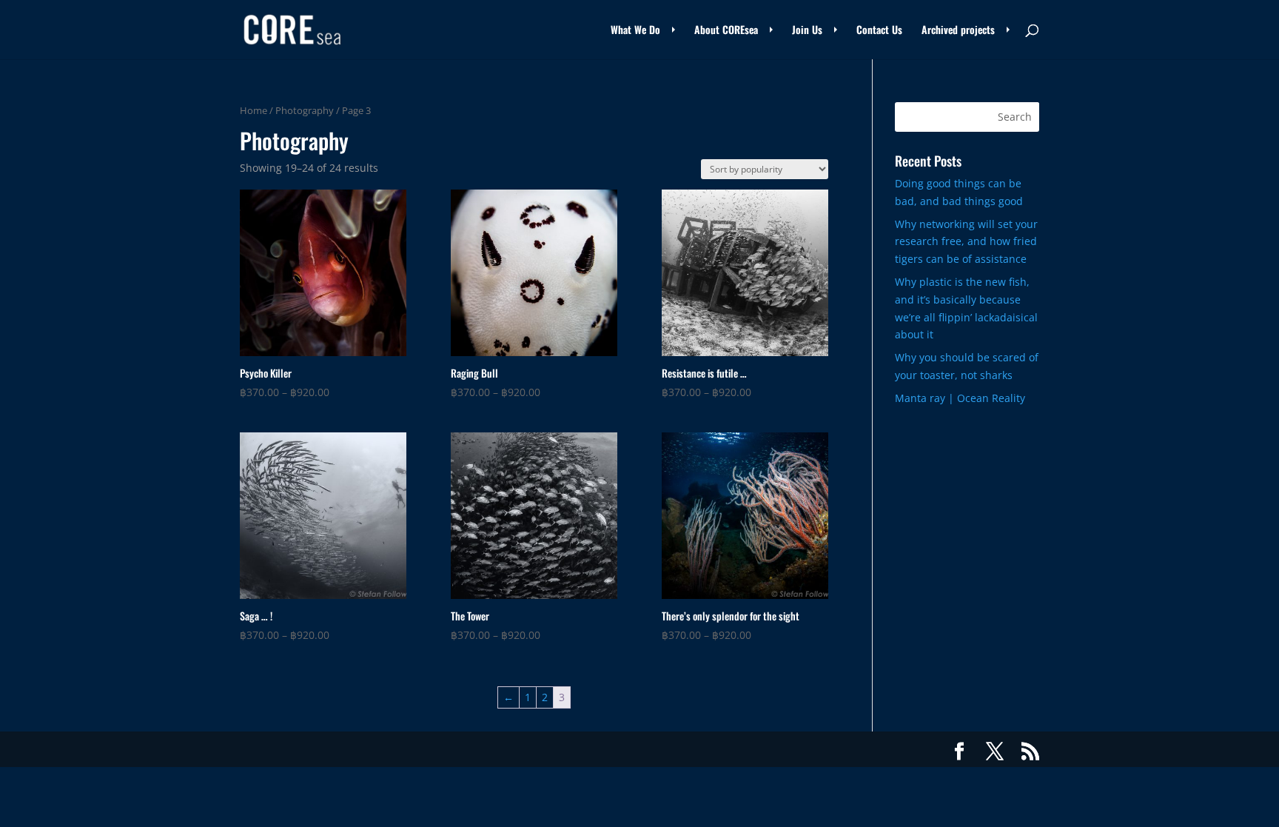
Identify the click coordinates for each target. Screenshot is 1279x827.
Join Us (807, 30)
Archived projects (958, 30)
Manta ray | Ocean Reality (960, 398)
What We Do (635, 30)
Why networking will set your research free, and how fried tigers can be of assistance (966, 242)
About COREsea (726, 30)
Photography (304, 110)
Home (253, 110)
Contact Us (879, 30)
